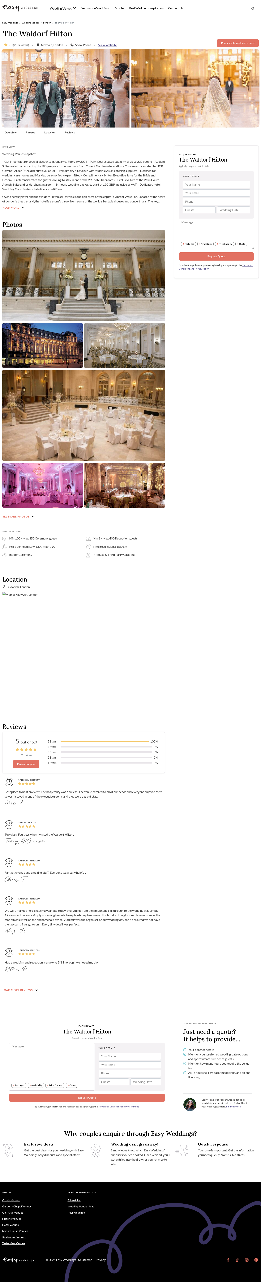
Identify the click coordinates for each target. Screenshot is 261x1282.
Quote (242, 244)
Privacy (101, 1260)
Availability (206, 244)
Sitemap (87, 1260)
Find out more (233, 1106)
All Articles (74, 1200)
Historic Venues (11, 1218)
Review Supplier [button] (26, 764)
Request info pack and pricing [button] (238, 43)
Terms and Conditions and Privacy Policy (118, 1106)
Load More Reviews (18, 990)
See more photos (16, 516)
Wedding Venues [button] (61, 8)
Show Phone (83, 45)
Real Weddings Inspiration (146, 8)
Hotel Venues (10, 1224)
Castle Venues (11, 1200)
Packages (189, 244)
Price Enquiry (225, 244)
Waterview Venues (13, 1243)
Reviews (70, 132)
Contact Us (175, 8)
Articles (119, 8)
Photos (30, 132)
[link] (228, 1260)
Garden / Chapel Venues (17, 1206)
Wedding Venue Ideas (81, 1206)
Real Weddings (77, 1212)
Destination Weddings (95, 8)
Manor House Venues (15, 1230)
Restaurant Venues (14, 1237)
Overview (11, 132)
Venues (6, 1192)
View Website (107, 45)
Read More (11, 207)
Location (49, 132)
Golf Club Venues (12, 1212)
